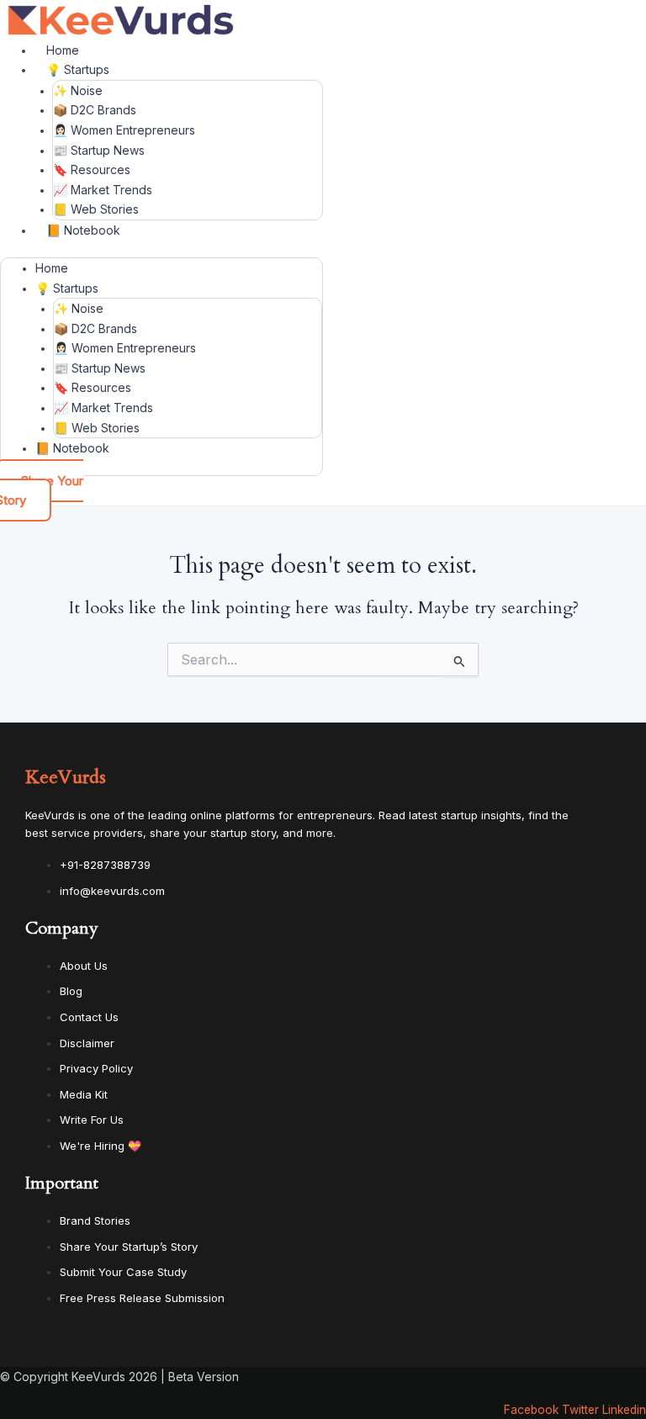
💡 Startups (77, 69)
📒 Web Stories (96, 209)
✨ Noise (78, 90)
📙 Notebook (83, 230)
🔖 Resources (91, 169)
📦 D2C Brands (94, 110)
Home (62, 50)
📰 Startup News (99, 150)
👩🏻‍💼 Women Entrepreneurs (124, 130)
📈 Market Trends (102, 190)
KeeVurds (65, 777)
